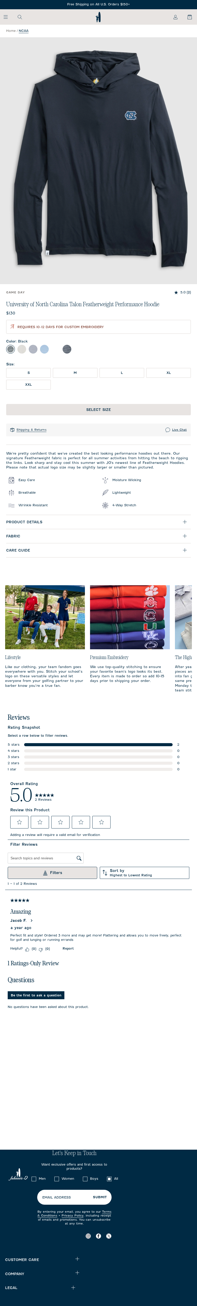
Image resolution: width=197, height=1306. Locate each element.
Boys (94, 1179)
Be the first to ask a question (36, 995)
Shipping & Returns (31, 429)
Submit (100, 1197)
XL (168, 373)
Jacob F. (18, 920)
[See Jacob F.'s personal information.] (31, 920)
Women (68, 1179)
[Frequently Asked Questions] (98, 4)
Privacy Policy (72, 1215)
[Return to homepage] (98, 17)
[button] (19, 822)
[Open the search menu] (20, 17)
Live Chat (179, 429)
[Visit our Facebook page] (98, 1236)
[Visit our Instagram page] (88, 1236)
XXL (28, 384)
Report (68, 948)
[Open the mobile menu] (8, 17)
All (116, 1179)
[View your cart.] (187, 17)
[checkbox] (34, 1179)
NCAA (23, 31)
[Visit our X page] (108, 1236)
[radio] (10, 349)
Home (11, 31)
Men (42, 1179)
